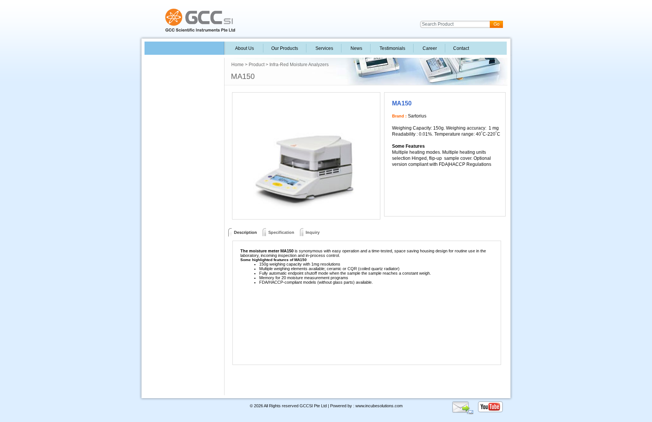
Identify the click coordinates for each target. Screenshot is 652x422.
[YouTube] (490, 412)
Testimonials (391, 48)
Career (429, 48)
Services (323, 48)
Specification (281, 232)
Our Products (284, 48)
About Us (244, 48)
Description (244, 232)
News (355, 48)
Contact (460, 48)
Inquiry (313, 232)
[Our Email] (462, 412)
